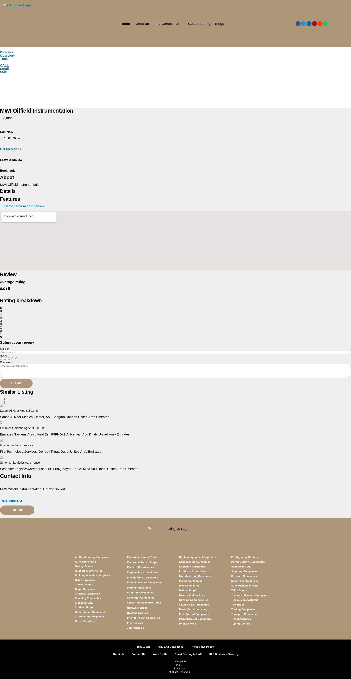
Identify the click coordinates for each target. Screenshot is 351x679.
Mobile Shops (187, 590)
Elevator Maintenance (140, 567)
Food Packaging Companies (144, 582)
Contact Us (138, 654)
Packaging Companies (193, 609)
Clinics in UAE (84, 602)
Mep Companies (189, 585)
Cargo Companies (86, 589)
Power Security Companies (248, 561)
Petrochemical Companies (195, 618)
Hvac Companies (137, 612)
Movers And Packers (192, 595)
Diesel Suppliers (85, 621)
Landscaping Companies (194, 561)
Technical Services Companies (250, 595)
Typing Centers (240, 623)
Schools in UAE (241, 566)
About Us (141, 24)
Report (18, 510)
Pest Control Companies (194, 614)
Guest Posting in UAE (188, 654)
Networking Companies (193, 599)
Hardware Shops (137, 607)
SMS (3, 72)
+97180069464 (11, 501)
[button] (298, 23)
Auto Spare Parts (85, 561)
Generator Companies (140, 597)
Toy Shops (238, 604)
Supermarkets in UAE (244, 585)
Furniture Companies (140, 592)
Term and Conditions (170, 646)
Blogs (219, 24)
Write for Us (160, 654)
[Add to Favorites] (0, 166)
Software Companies (244, 576)
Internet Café (135, 622)
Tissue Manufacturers (244, 599)
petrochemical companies (23, 206)
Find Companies (166, 24)
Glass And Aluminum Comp (144, 602)
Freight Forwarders (139, 587)
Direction (7, 52)
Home (125, 24)
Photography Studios (244, 557)
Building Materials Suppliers (92, 575)
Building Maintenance (88, 570)
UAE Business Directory (224, 654)
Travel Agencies (241, 618)
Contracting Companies (90, 616)
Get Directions (10, 149)
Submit (16, 383)
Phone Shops (187, 623)
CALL (4, 65)
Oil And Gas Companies (194, 604)
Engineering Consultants (142, 572)
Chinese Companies (87, 593)
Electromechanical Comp (142, 557)
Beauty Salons (84, 566)
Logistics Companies (192, 566)
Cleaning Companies (88, 598)
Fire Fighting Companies (142, 577)
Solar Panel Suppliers (244, 580)
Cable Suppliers (85, 579)
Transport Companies (244, 614)
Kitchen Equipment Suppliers (197, 557)
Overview (7, 55)
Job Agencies (135, 627)
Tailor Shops (239, 590)
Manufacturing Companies (195, 576)
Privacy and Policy (202, 646)
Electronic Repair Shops (142, 562)
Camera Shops (84, 584)
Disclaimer (143, 646)
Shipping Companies (244, 571)
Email (4, 69)
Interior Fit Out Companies (143, 617)
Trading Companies (243, 609)
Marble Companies (190, 580)
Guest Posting (199, 24)
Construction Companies (90, 611)
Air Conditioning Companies (92, 557)
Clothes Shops (84, 607)
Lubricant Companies (192, 571)
